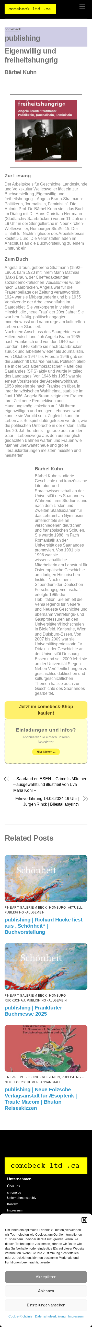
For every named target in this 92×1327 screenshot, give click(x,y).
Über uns (13, 1186)
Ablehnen (46, 1291)
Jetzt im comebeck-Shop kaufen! (46, 710)
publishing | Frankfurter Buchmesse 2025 (33, 1011)
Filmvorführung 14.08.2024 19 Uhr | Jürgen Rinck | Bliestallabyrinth (47, 801)
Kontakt (12, 1204)
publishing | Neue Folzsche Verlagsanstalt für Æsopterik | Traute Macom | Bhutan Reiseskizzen (41, 1098)
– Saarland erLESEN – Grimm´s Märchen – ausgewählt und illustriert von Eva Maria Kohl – (50, 785)
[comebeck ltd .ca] (30, 11)
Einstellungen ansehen (46, 1305)
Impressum (76, 1316)
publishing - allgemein (24, 912)
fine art (11, 907)
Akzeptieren (46, 1277)
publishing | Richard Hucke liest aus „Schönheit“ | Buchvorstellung (43, 926)
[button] (84, 1220)
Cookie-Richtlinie (20, 1316)
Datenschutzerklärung (50, 1316)
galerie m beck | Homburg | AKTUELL (51, 907)
